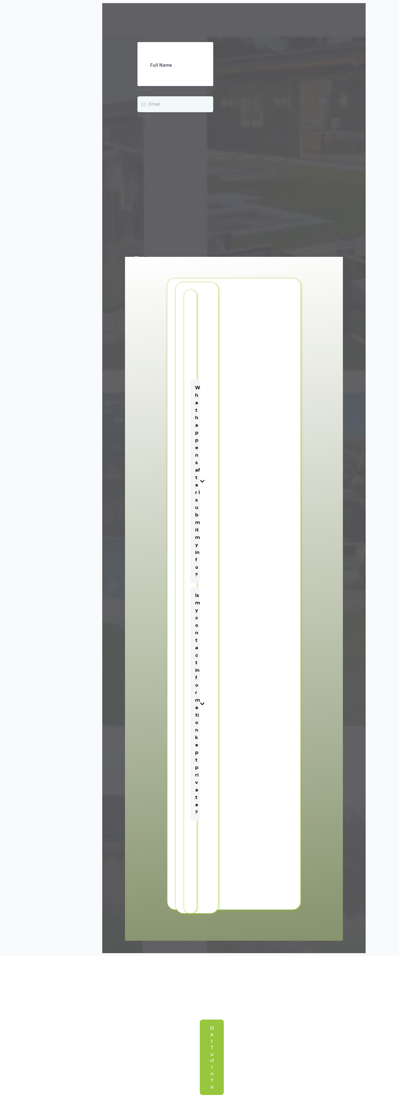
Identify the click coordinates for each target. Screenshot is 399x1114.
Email (144, 89)
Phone (143, 115)
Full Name (161, 65)
